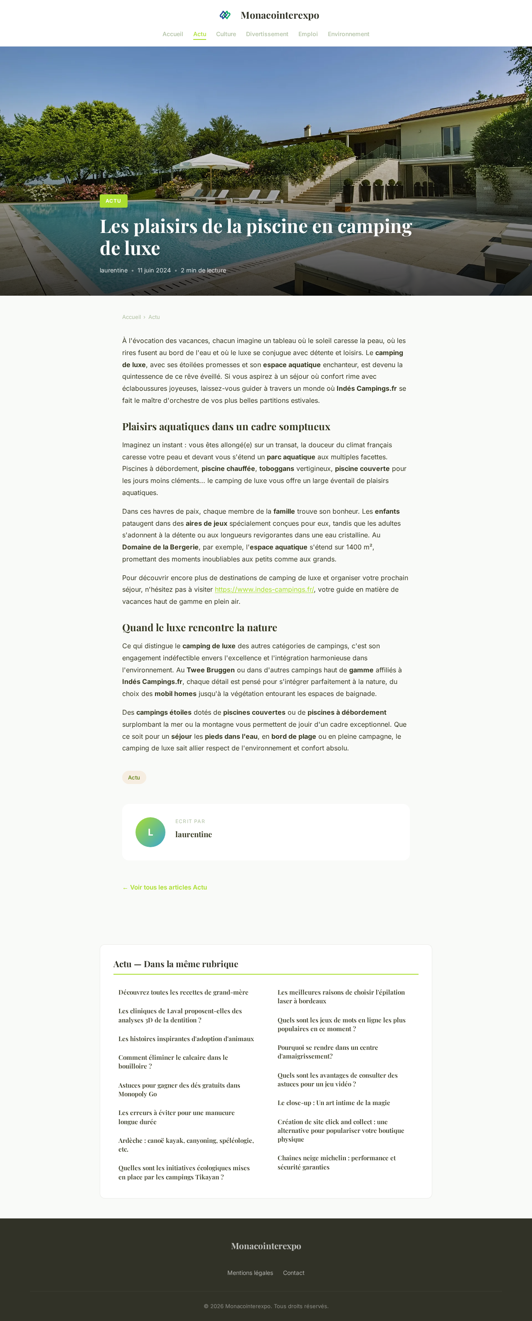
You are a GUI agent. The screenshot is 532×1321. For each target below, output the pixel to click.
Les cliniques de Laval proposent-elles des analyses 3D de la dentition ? (180, 1015)
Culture (226, 33)
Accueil (173, 33)
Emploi (308, 33)
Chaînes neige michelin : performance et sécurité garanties (337, 1162)
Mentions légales (250, 1272)
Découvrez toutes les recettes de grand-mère (183, 992)
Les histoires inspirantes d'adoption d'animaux (186, 1038)
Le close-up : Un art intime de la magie (334, 1102)
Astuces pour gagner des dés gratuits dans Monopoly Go (179, 1089)
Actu (199, 33)
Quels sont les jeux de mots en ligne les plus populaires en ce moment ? (342, 1024)
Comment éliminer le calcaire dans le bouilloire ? (173, 1061)
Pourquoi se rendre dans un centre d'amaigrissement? (328, 1051)
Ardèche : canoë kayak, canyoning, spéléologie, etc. (186, 1144)
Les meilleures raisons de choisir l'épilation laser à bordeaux (341, 996)
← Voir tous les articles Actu (164, 887)
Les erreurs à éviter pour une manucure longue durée (176, 1116)
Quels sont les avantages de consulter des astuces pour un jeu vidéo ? (338, 1079)
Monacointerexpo (280, 14)
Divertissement (267, 33)
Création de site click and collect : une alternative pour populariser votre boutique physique (341, 1131)
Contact (294, 1272)
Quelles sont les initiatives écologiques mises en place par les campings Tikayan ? (184, 1172)
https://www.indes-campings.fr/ (264, 589)
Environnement (348, 33)
